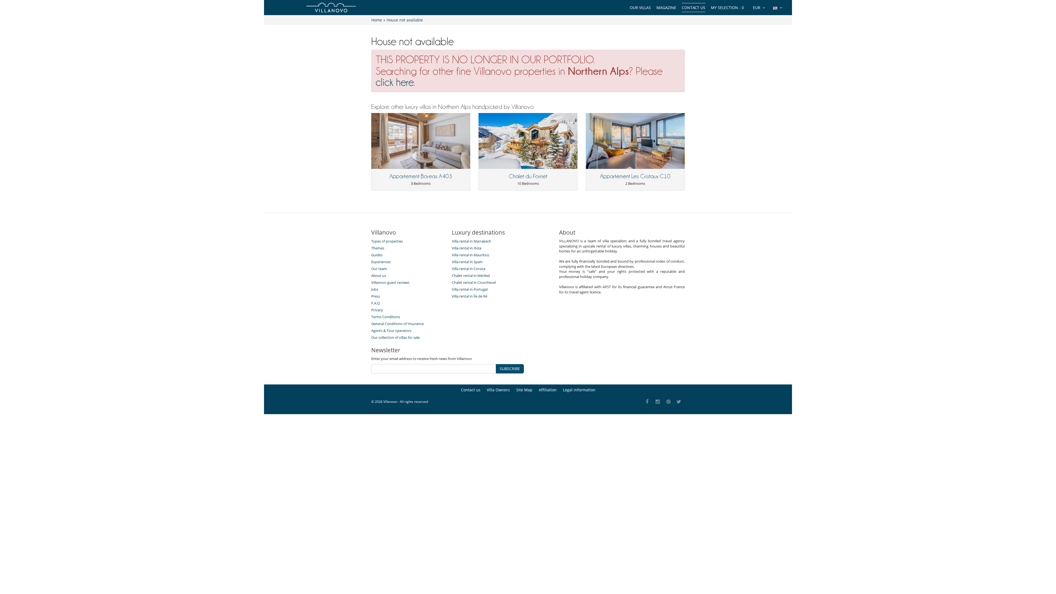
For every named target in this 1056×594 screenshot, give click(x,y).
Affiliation (548, 389)
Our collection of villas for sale (395, 337)
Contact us (693, 7)
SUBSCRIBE (510, 368)
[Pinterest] (668, 402)
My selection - (727, 7)
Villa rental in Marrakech (471, 241)
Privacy (377, 309)
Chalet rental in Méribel (471, 275)
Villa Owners (498, 389)
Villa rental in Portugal (470, 289)
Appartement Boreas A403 (420, 176)
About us (378, 275)
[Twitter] (679, 402)
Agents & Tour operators (391, 330)
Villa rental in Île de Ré (469, 296)
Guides (377, 254)
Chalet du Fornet (528, 176)
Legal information (579, 389)
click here (395, 82)
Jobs (374, 289)
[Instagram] (658, 402)
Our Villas (640, 7)
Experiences (381, 261)
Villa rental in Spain (467, 261)
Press (375, 296)
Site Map (524, 389)
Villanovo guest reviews (390, 282)
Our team (379, 268)
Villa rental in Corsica (468, 268)
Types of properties (387, 241)
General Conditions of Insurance (397, 323)
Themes (377, 248)
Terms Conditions (385, 316)
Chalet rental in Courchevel (474, 282)
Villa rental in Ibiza (466, 248)
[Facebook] (647, 402)
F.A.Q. (375, 303)
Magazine (666, 7)
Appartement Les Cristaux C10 (635, 176)
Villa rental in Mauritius (470, 254)
